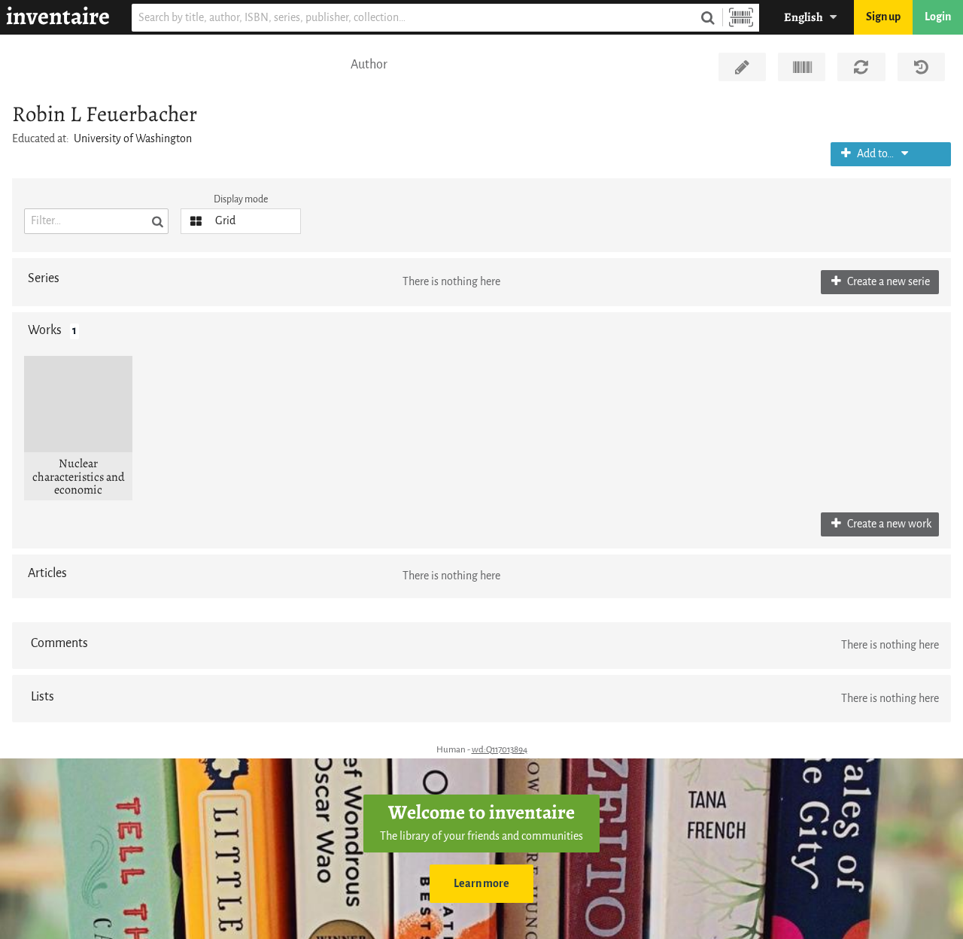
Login (938, 17)
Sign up (883, 17)
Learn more (481, 884)
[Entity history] (921, 67)
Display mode (241, 199)
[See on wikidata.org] (801, 67)
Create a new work (888, 524)
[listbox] (241, 221)
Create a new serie (887, 282)
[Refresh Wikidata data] (861, 67)
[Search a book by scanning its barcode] (741, 18)
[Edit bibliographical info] (742, 67)
